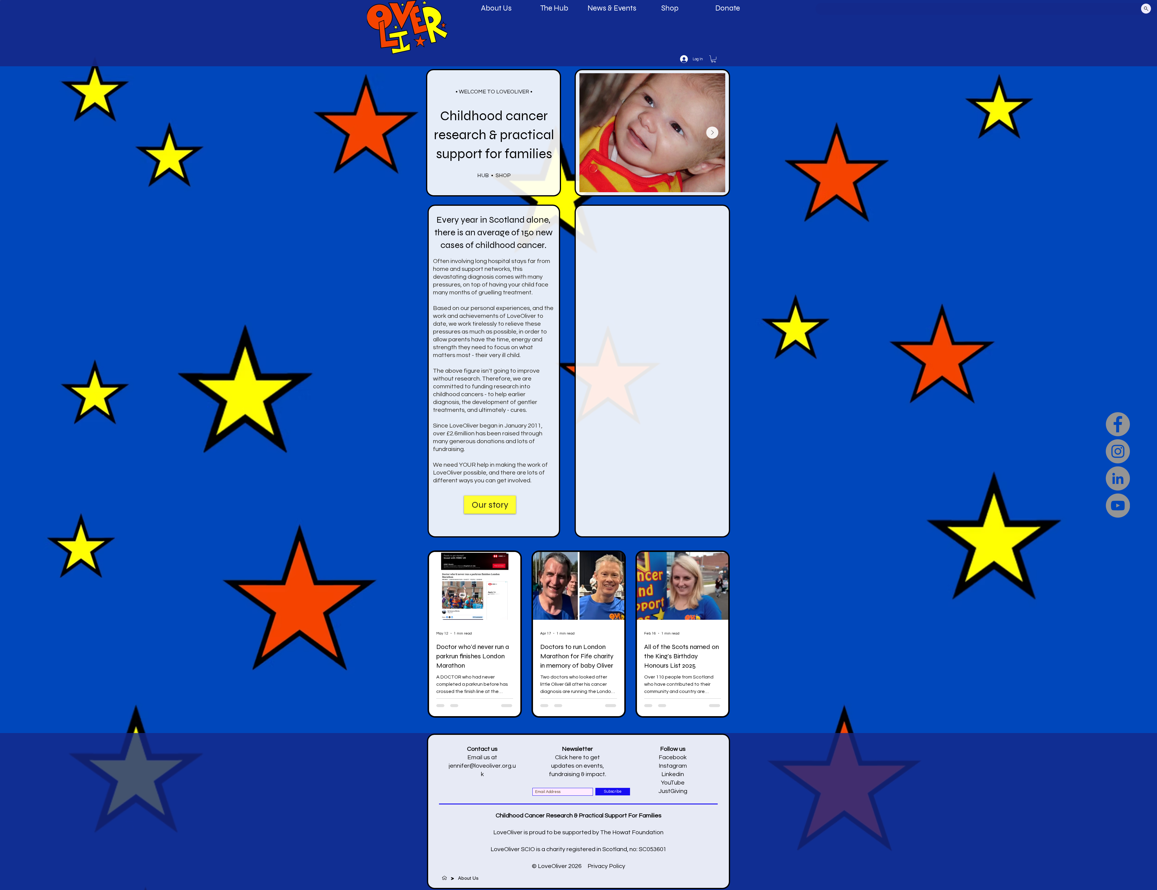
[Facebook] (1118, 424)
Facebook (673, 757)
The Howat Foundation (631, 832)
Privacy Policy (606, 866)
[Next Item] (712, 133)
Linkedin (672, 774)
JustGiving (672, 791)
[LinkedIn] (1118, 478)
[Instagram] (1118, 451)
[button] (713, 59)
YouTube (673, 783)
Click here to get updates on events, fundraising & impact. (577, 765)
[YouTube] (1118, 506)
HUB (483, 175)
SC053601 (652, 849)
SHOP (503, 175)
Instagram (673, 766)
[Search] (1146, 9)
